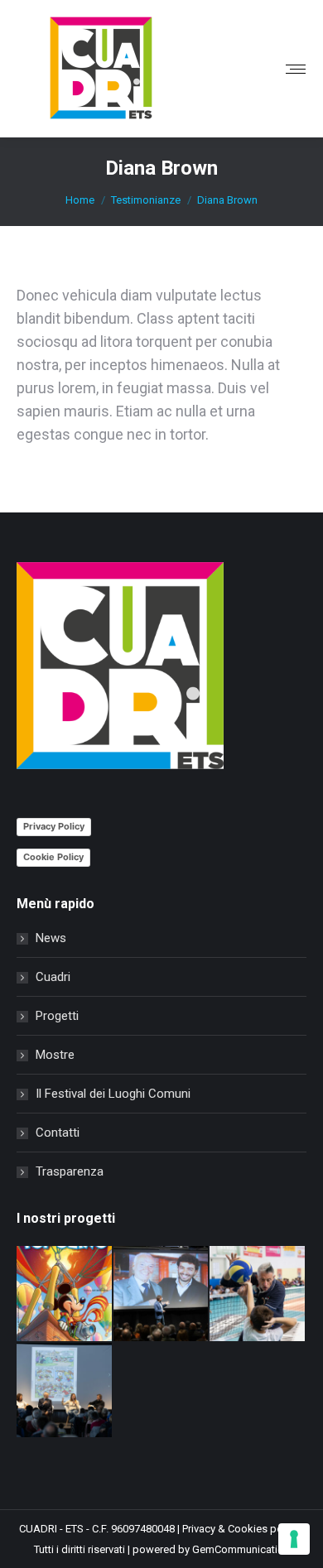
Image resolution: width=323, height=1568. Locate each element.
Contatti (58, 1132)
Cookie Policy (53, 857)
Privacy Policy (53, 826)
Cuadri (53, 976)
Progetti (57, 1015)
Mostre (55, 1054)
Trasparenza (70, 1171)
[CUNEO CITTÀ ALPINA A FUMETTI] (65, 1391)
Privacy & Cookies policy (240, 1528)
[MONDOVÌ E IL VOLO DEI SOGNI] (65, 1294)
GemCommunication (241, 1549)
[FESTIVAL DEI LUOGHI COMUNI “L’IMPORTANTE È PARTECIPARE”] (258, 1294)
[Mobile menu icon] (295, 69)
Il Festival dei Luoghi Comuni (113, 1093)
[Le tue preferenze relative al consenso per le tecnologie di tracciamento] (294, 1539)
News (51, 938)
